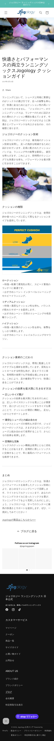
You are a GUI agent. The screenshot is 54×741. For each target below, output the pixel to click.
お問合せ (10, 660)
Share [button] (8, 90)
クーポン (10, 634)
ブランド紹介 (12, 678)
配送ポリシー (16, 735)
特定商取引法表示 (14, 704)
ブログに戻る (29, 531)
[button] (6, 12)
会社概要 (10, 698)
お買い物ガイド (13, 654)
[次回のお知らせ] (49, 4)
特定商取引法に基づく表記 (35, 735)
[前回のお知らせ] (5, 4)
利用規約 (48, 731)
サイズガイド (12, 647)
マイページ (11, 627)
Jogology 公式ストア (26, 727)
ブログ (9, 691)
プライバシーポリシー (33, 731)
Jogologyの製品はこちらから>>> (19, 519)
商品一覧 (10, 640)
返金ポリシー (16, 731)
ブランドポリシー (14, 685)
